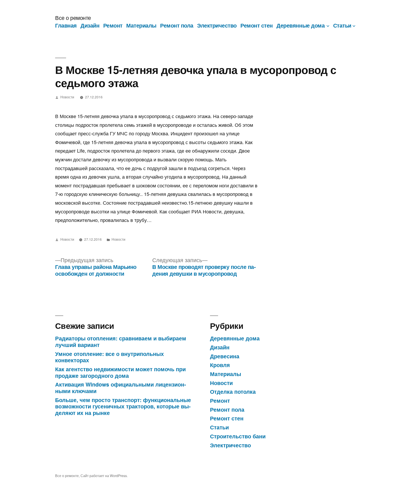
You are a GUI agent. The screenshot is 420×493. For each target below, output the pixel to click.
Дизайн (89, 25)
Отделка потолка (233, 391)
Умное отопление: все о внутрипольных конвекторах (109, 357)
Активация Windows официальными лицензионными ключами (120, 387)
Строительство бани (238, 436)
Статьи (342, 25)
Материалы (141, 25)
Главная (66, 25)
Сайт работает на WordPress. (104, 475)
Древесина (224, 356)
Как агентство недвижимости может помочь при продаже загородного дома (120, 372)
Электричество (217, 25)
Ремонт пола (176, 25)
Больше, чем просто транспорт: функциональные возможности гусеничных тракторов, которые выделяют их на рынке (123, 406)
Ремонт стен (256, 25)
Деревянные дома (300, 25)
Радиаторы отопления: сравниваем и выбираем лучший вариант (120, 341)
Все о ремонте (73, 17)
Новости (67, 96)
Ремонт (112, 25)
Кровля (220, 365)
